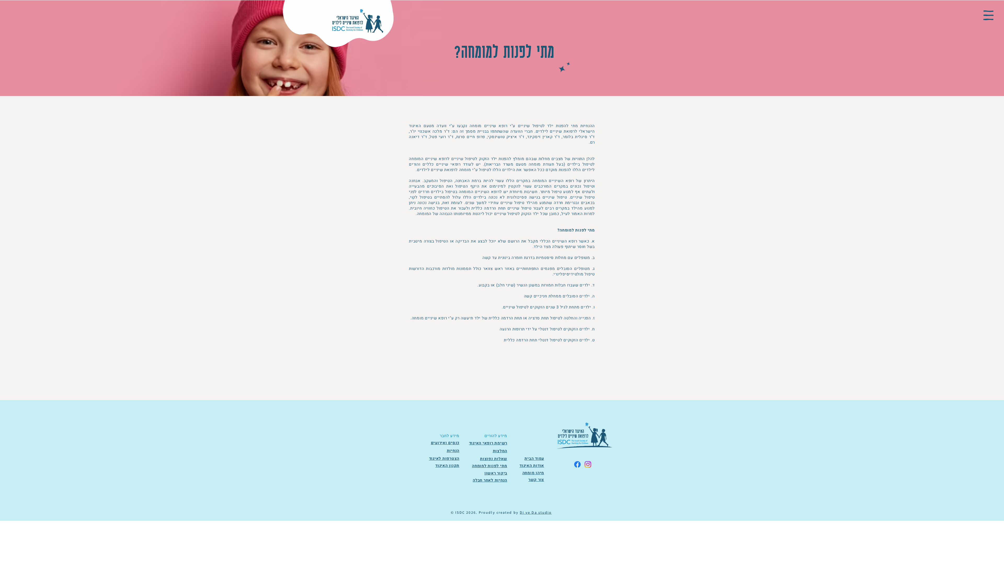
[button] (988, 15)
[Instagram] (588, 464)
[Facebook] (577, 464)
